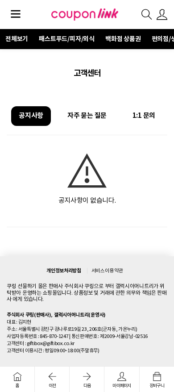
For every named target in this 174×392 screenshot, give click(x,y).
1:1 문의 (144, 115)
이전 (52, 385)
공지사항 (31, 115)
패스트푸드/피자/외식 (67, 39)
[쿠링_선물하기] (84, 14)
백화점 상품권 (123, 39)
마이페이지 (121, 385)
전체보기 (16, 39)
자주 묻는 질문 (87, 115)
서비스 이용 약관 (107, 270)
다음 (87, 385)
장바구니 (156, 385)
